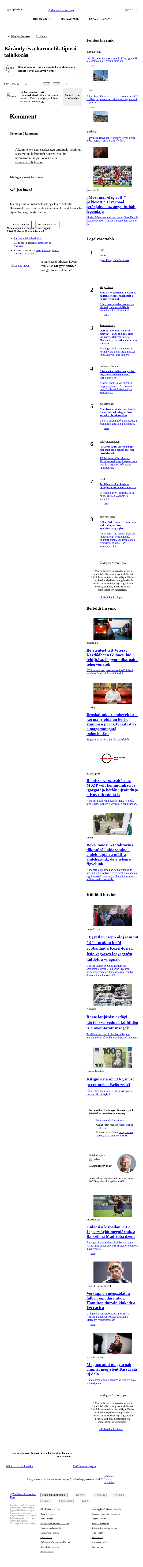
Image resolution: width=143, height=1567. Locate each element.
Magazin (120, 1494)
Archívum (41, 36)
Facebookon (42, 243)
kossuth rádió (93, 51)
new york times (107, 516)
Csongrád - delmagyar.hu (50, 1528)
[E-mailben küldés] (76, 84)
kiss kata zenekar (94, 1357)
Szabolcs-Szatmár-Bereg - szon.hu (106, 1528)
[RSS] (77, 245)
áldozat (89, 837)
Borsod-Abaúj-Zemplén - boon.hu (54, 1523)
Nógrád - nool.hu (99, 1519)
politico (97, 1159)
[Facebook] (63, 240)
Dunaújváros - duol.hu (49, 1533)
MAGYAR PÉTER (70, 19)
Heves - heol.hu (47, 1551)
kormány (90, 707)
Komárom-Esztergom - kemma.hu (106, 1514)
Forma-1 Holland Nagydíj (99, 1286)
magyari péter (93, 773)
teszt (102, 250)
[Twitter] (77, 240)
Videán (55, 250)
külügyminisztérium (109, 441)
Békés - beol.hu (46, 1519)
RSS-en (33, 253)
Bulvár (45, 1500)
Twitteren (18, 246)
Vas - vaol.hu (97, 1537)
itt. (43, 101)
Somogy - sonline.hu (100, 1523)
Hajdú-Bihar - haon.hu (49, 1547)
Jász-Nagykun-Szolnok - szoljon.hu (106, 1509)
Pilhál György (97, 1155)
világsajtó (91, 1009)
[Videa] (63, 245)
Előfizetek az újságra (84, 1466)
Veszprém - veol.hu (100, 1542)
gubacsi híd (92, 642)
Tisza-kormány (107, 325)
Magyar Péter (106, 287)
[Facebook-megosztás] (90, 84)
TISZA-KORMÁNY (99, 19)
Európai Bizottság (95, 1071)
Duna (89, 90)
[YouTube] (70, 245)
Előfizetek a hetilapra (111, 597)
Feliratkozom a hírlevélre (72, 97)
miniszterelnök (107, 404)
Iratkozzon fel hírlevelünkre (28, 238)
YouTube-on (20, 253)
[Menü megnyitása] (131, 10)
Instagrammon (43, 250)
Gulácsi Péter (93, 1219)
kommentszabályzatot (29, 162)
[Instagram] (70, 240)
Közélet (80, 1494)
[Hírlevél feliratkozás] (77, 236)
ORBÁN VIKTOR (42, 19)
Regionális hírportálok (54, 1494)
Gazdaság (99, 1494)
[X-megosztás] (83, 84)
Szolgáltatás (65, 1500)
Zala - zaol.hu (97, 1547)
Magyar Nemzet (20, 36)
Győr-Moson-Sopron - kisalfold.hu (55, 1542)
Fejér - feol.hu (46, 1537)
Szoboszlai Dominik (110, 366)
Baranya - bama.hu (48, 1514)
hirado (103, 479)
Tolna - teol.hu (97, 1533)
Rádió (85, 1500)
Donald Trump (93, 929)
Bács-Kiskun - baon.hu (50, 1509)
